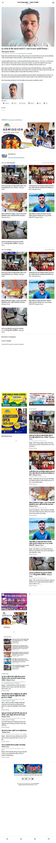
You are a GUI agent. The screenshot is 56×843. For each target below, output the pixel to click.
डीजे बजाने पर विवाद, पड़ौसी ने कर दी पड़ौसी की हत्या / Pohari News (14, 731)
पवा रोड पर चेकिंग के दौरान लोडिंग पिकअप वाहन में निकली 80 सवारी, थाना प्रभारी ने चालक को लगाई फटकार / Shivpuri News (13, 678)
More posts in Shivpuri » (49, 249)
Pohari (12, 683)
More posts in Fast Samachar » (48, 162)
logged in (10, 344)
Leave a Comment (33, 448)
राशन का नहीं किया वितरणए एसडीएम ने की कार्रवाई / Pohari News (14, 745)
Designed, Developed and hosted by (25, 784)
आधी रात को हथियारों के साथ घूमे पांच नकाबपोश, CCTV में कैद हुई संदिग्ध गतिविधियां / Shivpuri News (40, 574)
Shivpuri (30, 53)
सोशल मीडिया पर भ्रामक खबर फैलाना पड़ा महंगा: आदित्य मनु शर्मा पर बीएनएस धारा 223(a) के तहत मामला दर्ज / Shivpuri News (40, 543)
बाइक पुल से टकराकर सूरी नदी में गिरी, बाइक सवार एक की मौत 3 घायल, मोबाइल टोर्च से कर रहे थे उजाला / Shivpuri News (14, 714)
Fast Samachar (22, 53)
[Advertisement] (28, 368)
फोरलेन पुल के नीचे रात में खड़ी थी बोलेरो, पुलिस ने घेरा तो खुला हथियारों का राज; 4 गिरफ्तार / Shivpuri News (41, 437)
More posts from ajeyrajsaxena (16, 157)
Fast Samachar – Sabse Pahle (28, 2)
